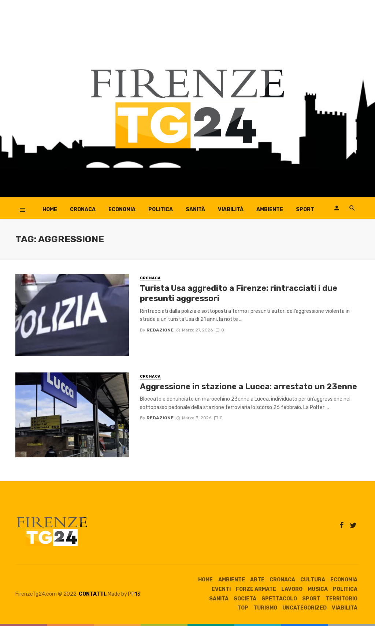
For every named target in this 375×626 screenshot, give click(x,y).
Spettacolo (279, 599)
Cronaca (83, 209)
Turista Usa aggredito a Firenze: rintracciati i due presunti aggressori (238, 293)
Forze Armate (256, 589)
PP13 (134, 594)
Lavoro (291, 589)
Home (49, 209)
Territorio (341, 599)
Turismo (265, 608)
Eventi (221, 589)
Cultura (312, 580)
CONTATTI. (93, 594)
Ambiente (269, 209)
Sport (305, 209)
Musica (318, 589)
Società (245, 599)
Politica (160, 209)
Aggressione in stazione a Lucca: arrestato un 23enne (248, 386)
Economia (121, 209)
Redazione (160, 330)
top (242, 608)
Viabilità (231, 209)
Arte (257, 580)
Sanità (195, 209)
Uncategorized (304, 608)
